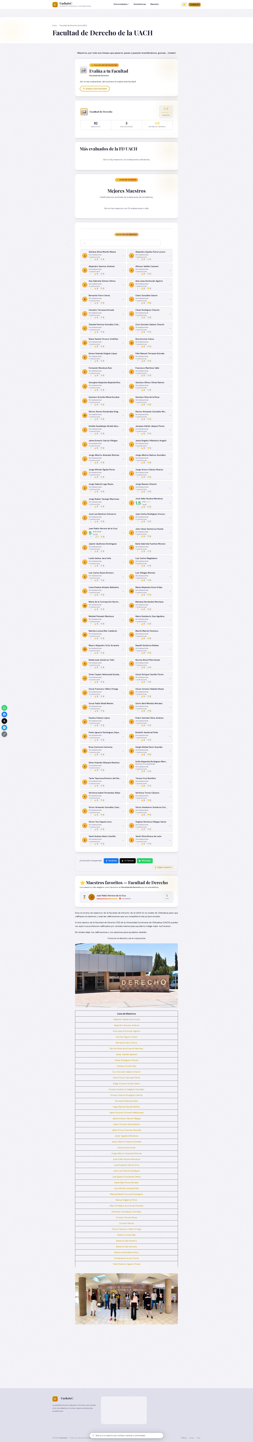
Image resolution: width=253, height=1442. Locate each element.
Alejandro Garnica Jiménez (126, 1025)
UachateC (66, 3)
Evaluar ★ (194, 4)
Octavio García (126, 1223)
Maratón (154, 4)
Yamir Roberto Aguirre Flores (126, 1264)
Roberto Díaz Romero (126, 1240)
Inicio (54, 25)
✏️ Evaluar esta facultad (95, 89)
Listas (191, 1438)
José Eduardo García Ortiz (126, 1165)
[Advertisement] (126, 1357)
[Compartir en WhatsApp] (4, 708)
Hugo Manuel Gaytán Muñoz (126, 1106)
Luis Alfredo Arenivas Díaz (126, 1188)
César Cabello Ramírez (126, 1054)
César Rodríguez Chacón (126, 1060)
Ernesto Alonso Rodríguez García (126, 1095)
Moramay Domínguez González (126, 1211)
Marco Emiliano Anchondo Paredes (126, 1205)
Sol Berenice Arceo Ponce (126, 1258)
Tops (199, 1438)
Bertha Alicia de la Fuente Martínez (126, 1048)
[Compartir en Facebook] (4, 714)
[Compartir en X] (4, 721)
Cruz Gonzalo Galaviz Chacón (126, 1071)
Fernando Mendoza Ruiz (126, 1101)
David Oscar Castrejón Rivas (126, 1077)
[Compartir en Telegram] (4, 727)
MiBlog (183, 1438)
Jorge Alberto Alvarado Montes (126, 1153)
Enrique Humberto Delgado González (126, 1089)
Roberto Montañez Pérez (126, 1252)
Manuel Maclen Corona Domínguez (126, 1194)
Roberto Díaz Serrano (126, 1246)
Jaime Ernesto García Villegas (126, 1118)
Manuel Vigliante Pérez (126, 1200)
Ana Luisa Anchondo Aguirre (126, 1031)
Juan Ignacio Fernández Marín (126, 1176)
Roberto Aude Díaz (126, 1234)
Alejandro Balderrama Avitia (126, 1019)
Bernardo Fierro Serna (126, 1042)
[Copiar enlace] (4, 734)
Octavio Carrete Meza (126, 1217)
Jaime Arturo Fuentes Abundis (126, 1130)
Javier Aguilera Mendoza (126, 1135)
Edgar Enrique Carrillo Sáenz (126, 1083)
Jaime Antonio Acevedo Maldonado (126, 1112)
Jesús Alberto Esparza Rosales (126, 1141)
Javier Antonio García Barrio (126, 1124)
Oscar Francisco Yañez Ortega (126, 1229)
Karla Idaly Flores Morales (126, 1182)
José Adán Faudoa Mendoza (126, 1159)
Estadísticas (140, 4)
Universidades (121, 4)
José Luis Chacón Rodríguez (126, 1170)
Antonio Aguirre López (126, 1036)
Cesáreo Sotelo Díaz (126, 1066)
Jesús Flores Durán (126, 1147)
